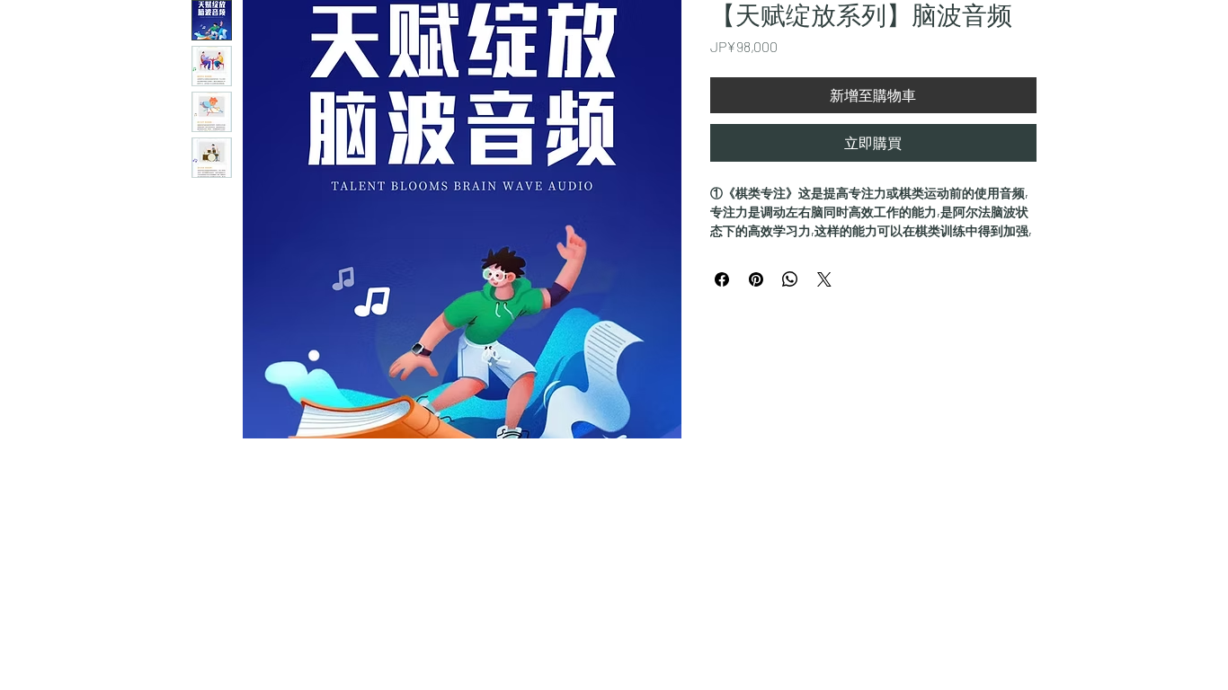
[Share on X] (824, 279)
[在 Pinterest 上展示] (756, 279)
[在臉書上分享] (722, 279)
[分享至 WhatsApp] (790, 279)
